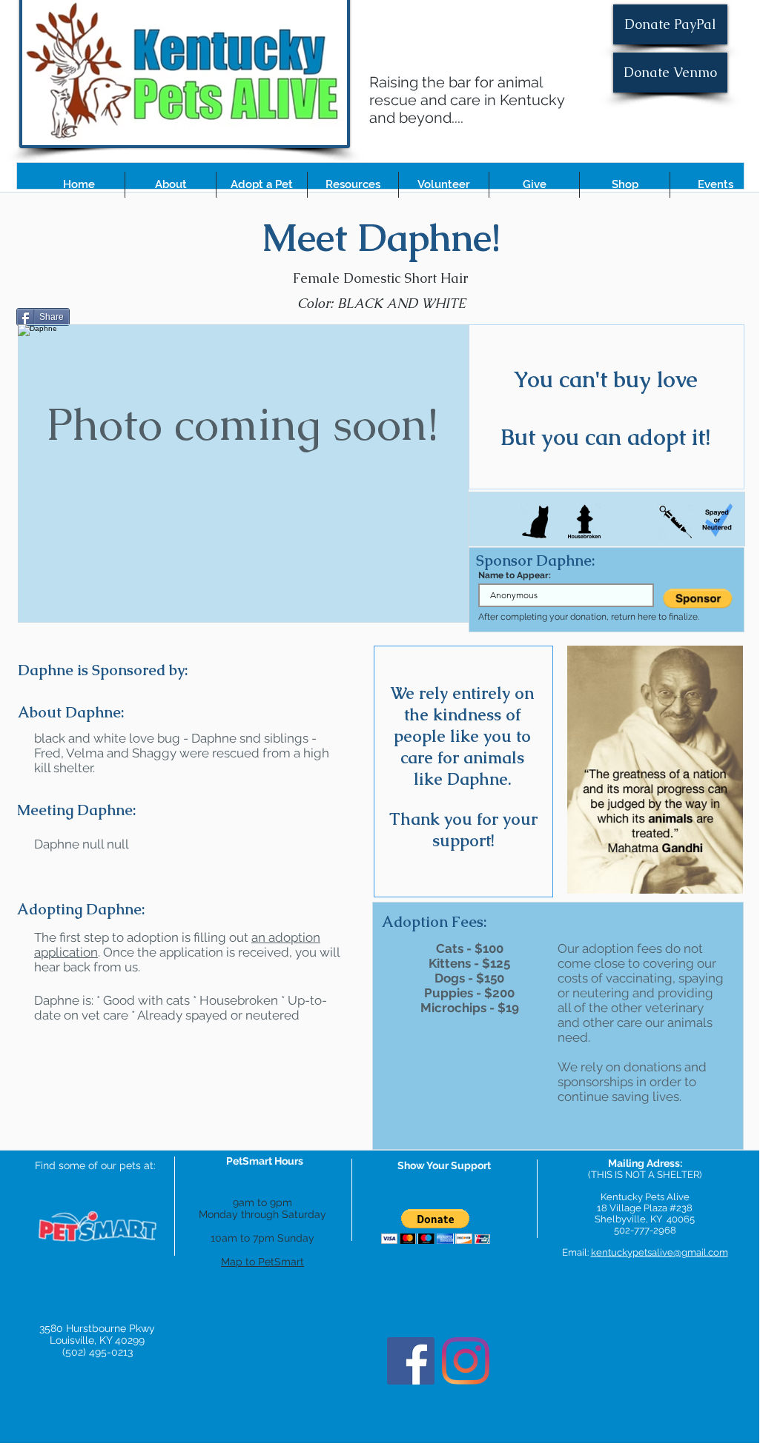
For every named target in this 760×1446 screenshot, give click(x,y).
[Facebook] (410, 1361)
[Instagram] (465, 1361)
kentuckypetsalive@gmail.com (659, 1252)
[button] (170, 185)
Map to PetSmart (262, 1262)
